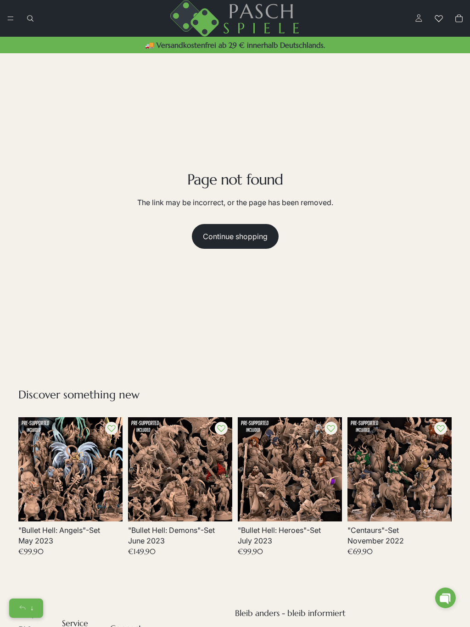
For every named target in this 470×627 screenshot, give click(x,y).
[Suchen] (30, 18)
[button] (445, 598)
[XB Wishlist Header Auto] (439, 18)
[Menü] (10, 18)
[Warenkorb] (459, 18)
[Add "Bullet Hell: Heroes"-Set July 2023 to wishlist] (331, 428)
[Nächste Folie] (112, 469)
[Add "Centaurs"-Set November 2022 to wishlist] (440, 428)
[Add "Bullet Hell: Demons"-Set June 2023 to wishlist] (221, 428)
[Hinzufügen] (108, 507)
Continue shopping (235, 236)
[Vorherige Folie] (28, 469)
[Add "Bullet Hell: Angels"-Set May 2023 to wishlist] (111, 428)
